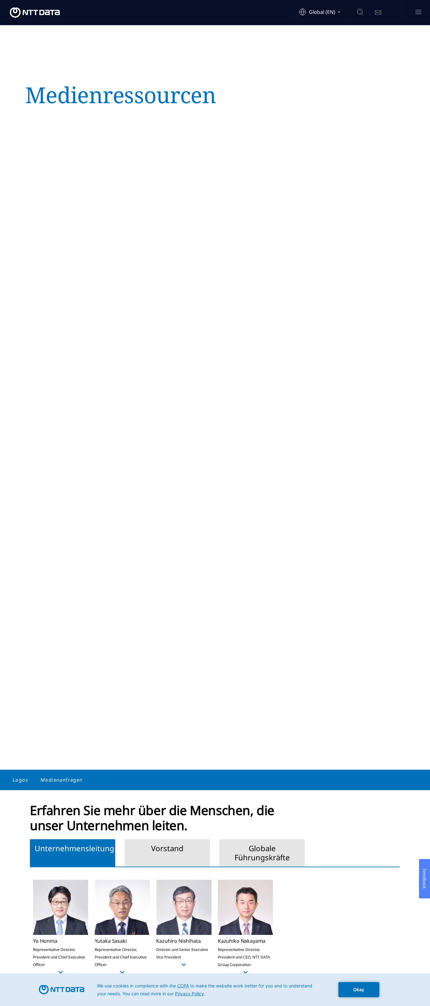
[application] (215, 989)
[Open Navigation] (418, 12)
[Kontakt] (378, 12)
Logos (20, 780)
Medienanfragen (62, 780)
